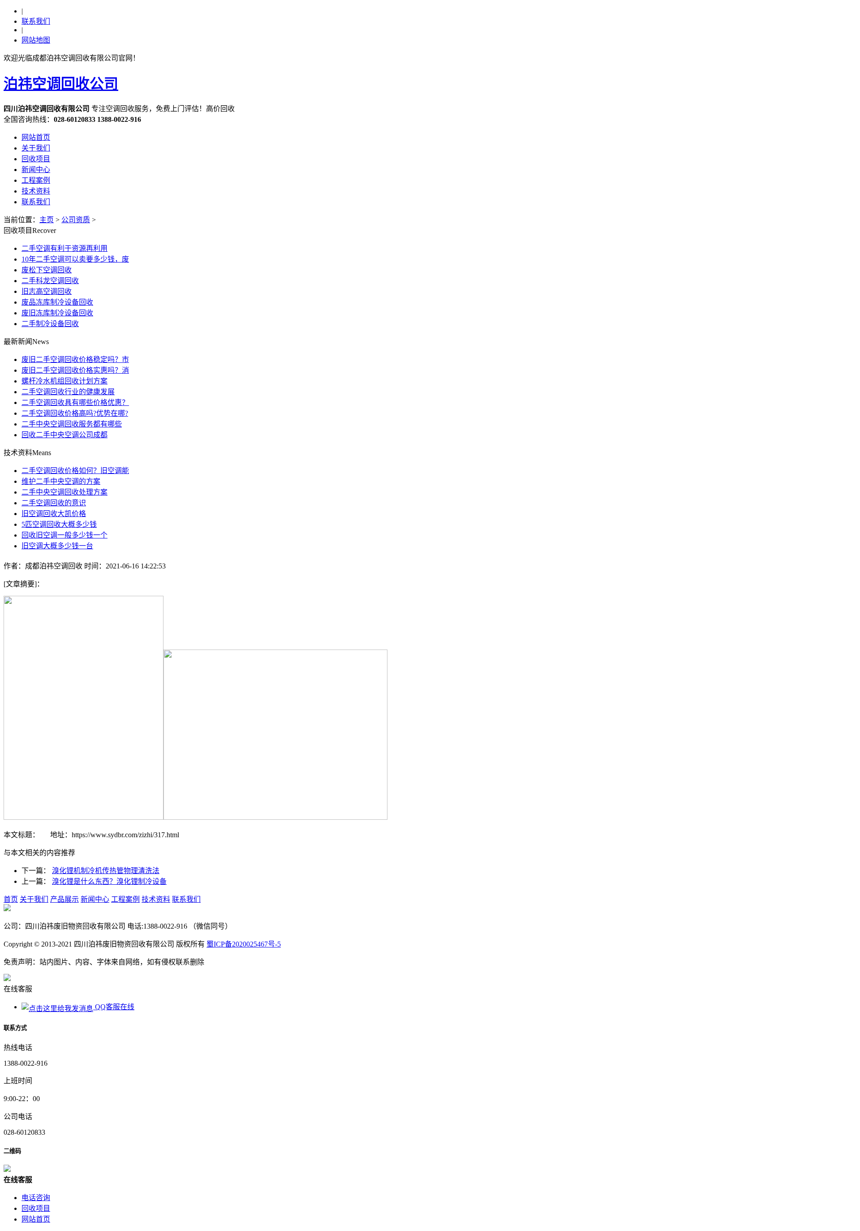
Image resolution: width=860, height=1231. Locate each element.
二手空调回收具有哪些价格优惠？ (75, 402)
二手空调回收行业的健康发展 (68, 392)
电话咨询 (36, 1197)
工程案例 (36, 180)
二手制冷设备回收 (50, 323)
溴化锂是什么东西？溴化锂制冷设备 (109, 881)
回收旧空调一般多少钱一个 (65, 535)
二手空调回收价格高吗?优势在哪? (75, 413)
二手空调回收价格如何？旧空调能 (75, 470)
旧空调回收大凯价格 (54, 513)
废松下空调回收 (47, 270)
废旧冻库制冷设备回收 (57, 313)
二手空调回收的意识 (54, 503)
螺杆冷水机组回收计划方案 (65, 381)
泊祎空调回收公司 (61, 84)
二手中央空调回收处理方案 (65, 492)
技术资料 (36, 191)
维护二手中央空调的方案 (61, 481)
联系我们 (36, 21)
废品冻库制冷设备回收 (57, 302)
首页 (11, 899)
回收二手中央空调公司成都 (65, 435)
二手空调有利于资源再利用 (65, 248)
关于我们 (36, 148)
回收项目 (36, 159)
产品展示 (64, 899)
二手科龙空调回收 (50, 280)
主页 (46, 220)
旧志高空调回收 (47, 291)
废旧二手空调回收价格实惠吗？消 (75, 370)
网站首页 (36, 137)
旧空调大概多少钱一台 (57, 546)
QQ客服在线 (113, 1007)
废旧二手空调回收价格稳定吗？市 (75, 359)
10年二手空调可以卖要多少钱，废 (75, 259)
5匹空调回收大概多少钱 (59, 524)
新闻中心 (36, 169)
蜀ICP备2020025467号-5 (243, 944)
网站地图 (36, 40)
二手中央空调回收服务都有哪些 (72, 424)
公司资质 (75, 220)
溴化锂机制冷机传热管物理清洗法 (105, 870)
